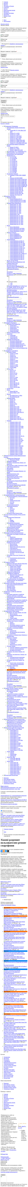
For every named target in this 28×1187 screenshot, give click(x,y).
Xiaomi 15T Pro (14, 362)
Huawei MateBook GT (15, 238)
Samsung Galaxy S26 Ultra (16, 445)
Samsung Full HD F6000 (16, 178)
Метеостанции (14, 545)
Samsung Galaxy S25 (15, 444)
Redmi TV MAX (14, 147)
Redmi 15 (12, 401)
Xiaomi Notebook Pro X (16, 199)
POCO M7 (12, 381)
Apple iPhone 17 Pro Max (16, 750)
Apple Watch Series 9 (15, 769)
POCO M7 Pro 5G (14, 383)
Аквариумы (13, 630)
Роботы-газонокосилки (16, 538)
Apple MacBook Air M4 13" (17, 252)
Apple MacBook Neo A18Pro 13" (18, 253)
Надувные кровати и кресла (17, 625)
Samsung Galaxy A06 (15, 430)
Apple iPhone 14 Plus (15, 734)
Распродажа (7, 1078)
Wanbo (11, 520)
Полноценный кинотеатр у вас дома (10, 789)
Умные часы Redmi (15, 570)
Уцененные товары (9, 783)
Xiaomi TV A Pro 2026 (16, 137)
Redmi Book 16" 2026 (15, 213)
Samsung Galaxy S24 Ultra (16, 426)
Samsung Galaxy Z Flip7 (16, 450)
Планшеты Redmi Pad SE (16, 346)
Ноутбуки (6, 1058)
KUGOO (12, 497)
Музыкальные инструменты (17, 632)
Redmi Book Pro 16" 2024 (16, 221)
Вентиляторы (13, 544)
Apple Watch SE (14, 762)
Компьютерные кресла (16, 615)
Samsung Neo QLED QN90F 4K (18, 186)
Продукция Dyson (8, 1075)
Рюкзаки (12, 667)
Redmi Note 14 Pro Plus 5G (17, 412)
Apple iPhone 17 (14, 747)
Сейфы (12, 616)
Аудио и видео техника (10, 1065)
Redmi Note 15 (14, 415)
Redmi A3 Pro (13, 404)
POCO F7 (12, 376)
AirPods (12, 752)
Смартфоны (7, 1061)
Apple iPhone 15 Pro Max (16, 740)
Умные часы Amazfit (15, 566)
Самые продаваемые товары (8, 905)
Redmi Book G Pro (15, 214)
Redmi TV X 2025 (14, 148)
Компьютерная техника (10, 1062)
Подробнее (10, 272)
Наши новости (4, 786)
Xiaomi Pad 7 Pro (14, 327)
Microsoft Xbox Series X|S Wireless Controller (16, 575)
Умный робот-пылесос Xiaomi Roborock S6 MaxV (14, 799)
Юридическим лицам (9, 10)
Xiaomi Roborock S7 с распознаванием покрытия (13, 795)
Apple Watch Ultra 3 (15, 773)
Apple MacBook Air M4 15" (17, 241)
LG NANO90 (13, 158)
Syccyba (12, 502)
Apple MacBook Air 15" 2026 (17, 245)
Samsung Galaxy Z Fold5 (16, 451)
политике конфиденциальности (9, 1172)
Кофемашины (13, 560)
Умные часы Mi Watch (16, 569)
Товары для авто (8, 1073)
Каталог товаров (5, 123)
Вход (5, 20)
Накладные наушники (16, 525)
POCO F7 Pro (13, 374)
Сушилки (12, 643)
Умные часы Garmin (15, 567)
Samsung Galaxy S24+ (15, 443)
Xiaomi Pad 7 (13, 325)
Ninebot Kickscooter (15, 500)
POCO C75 (13, 370)
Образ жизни (7, 1072)
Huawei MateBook (14, 234)
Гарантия (6, 7)
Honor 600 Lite (14, 391)
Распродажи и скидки (9, 780)
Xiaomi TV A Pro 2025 (16, 136)
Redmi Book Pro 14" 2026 (16, 218)
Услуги (5, 9)
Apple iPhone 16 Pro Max (16, 745)
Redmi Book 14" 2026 (15, 210)
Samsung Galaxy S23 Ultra (16, 440)
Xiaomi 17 (12, 363)
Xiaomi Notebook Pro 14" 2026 (18, 201)
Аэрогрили (13, 559)
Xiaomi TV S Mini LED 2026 (17, 141)
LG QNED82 (13, 169)
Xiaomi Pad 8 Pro (14, 329)
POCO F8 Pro (13, 378)
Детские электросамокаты (17, 649)
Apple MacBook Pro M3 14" (17, 256)
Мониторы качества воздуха (17, 546)
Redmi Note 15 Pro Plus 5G (17, 419)
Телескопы (13, 633)
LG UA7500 (13, 157)
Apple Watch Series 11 (15, 768)
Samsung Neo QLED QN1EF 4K (18, 179)
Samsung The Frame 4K (16, 194)
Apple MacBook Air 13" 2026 (17, 243)
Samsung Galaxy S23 (15, 423)
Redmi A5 (12, 405)
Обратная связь (5, 1156)
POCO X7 (12, 371)
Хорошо (3, 1174)
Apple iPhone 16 (14, 741)
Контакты (6, 11)
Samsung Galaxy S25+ (15, 429)
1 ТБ (11, 283)
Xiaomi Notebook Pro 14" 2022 (18, 200)
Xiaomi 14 (12, 355)
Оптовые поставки (9, 13)
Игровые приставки (9, 1069)
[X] (8, 851)
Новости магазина (7, 810)
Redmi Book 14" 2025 (15, 208)
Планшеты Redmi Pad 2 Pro (17, 343)
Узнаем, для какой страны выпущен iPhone (12, 816)
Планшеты (6, 1059)
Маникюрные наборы (16, 644)
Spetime (12, 510)
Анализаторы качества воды (17, 558)
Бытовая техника (8, 1066)
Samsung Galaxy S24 (15, 425)
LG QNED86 (13, 171)
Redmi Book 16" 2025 (15, 211)
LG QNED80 (13, 168)
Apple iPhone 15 (14, 736)
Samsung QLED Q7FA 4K (16, 190)
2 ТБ (11, 284)
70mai (11, 692)
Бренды (6, 4)
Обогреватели (13, 548)
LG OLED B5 (13, 161)
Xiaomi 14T (13, 356)
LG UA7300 (13, 172)
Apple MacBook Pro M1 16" (17, 255)
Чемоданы (12, 668)
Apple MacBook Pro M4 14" (17, 242)
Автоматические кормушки (17, 657)
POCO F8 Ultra (14, 380)
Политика (6, 14)
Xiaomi (12, 503)
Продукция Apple (8, 1076)
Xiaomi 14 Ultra (14, 353)
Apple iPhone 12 (14, 730)
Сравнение (19, 273)
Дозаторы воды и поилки (16, 658)
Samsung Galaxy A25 (15, 433)
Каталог (6, 3)
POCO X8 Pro (13, 385)
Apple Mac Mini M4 (15, 759)
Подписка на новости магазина (9, 804)
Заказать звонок (5, 24)
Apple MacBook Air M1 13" (17, 246)
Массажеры (13, 639)
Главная (6, 2)
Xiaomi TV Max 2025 (15, 138)
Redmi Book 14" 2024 (15, 207)
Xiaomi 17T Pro (14, 366)
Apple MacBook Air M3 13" (17, 249)
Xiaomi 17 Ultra (14, 364)
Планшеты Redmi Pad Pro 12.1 (18, 345)
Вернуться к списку (6, 881)
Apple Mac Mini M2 (15, 758)
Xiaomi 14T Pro (14, 357)
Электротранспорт (9, 1064)
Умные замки (13, 618)
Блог (2, 813)
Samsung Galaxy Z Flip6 (16, 448)
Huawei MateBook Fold (16, 236)
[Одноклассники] (4, 851)
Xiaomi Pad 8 (13, 328)
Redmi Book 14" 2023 (15, 206)
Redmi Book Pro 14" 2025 (16, 217)
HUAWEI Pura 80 (14, 397)
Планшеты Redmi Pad (15, 342)
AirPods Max (13, 754)
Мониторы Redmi (14, 459)
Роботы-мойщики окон (16, 539)
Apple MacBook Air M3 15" (17, 250)
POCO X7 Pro (13, 373)
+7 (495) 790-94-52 (5, 70)
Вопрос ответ (7, 16)
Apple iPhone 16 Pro (15, 744)
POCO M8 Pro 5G (14, 384)
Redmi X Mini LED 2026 (16, 150)
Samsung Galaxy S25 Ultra (16, 427)
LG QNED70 (13, 166)
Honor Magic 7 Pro (15, 392)
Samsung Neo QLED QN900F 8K (18, 185)
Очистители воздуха (15, 549)
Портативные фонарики (16, 626)
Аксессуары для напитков (17, 663)
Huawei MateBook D (15, 235)
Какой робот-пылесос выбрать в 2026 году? (12, 825)
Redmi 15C (13, 402)
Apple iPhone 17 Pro (15, 748)
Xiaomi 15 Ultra (14, 360)
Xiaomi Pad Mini (14, 331)
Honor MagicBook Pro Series (17, 229)
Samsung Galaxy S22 (15, 437)
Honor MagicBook (14, 227)
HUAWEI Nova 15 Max (16, 395)
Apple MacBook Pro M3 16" (17, 257)
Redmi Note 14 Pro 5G (15, 411)
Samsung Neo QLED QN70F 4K (18, 180)
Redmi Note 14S (14, 413)
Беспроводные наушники (16, 524)
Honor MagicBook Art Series (17, 228)
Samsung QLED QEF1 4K (16, 193)
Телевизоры (7, 1057)
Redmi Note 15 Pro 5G (15, 418)
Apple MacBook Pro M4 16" (17, 259)
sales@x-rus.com (5, 1159)
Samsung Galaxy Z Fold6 (16, 452)
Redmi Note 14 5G (14, 408)
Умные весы (13, 642)
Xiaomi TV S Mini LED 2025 (17, 140)
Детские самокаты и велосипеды (18, 647)
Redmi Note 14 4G (14, 406)
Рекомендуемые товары (10, 782)
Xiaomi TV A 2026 (15, 134)
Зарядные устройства (9, 1071)
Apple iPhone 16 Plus (15, 743)
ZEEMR (12, 521)
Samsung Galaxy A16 (15, 431)
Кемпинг (12, 623)
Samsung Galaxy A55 (15, 422)
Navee (11, 499)
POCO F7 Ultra (14, 377)
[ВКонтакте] (1, 851)
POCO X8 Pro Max (15, 387)
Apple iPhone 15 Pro (15, 739)
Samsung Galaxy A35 (15, 434)
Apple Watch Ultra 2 (15, 772)
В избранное (10, 274)
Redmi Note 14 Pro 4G (15, 409)
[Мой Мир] (6, 851)
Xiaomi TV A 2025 (15, 133)
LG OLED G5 (13, 165)
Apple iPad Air (13, 336)
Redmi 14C (13, 399)
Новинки (6, 778)
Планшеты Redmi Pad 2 (16, 341)
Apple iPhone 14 (14, 733)
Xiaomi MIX (13, 367)
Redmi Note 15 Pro (15, 416)
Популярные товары (9, 779)
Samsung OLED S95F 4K (16, 189)
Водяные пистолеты (15, 650)
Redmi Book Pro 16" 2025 (16, 222)
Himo (11, 507)
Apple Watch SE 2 (14, 764)
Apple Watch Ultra (14, 771)
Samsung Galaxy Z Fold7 (16, 454)
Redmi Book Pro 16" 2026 (16, 224)
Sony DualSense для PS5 (16, 577)
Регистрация (7, 21)
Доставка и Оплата (9, 6)
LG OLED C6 (13, 164)
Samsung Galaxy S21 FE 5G (17, 436)
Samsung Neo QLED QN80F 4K (18, 182)
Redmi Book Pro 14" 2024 (16, 215)
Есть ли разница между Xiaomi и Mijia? (11, 820)
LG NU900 (13, 159)
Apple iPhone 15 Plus (15, 737)
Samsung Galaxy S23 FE (16, 438)
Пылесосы (12, 537)
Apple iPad (12, 335)
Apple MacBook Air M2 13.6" (17, 248)
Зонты (11, 622)
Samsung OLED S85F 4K (16, 187)
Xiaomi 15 (12, 359)
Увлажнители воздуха (16, 551)
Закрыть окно (4, 67)
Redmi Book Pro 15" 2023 (16, 220)
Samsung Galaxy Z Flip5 (16, 447)
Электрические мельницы (17, 664)
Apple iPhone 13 (14, 732)
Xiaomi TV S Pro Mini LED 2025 (18, 143)
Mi (10, 518)
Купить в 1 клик (11, 273)
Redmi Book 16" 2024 (15, 204)
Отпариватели (14, 640)
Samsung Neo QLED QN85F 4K (18, 183)
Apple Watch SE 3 (14, 765)
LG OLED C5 (13, 162)
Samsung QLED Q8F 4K (16, 192)
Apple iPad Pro (14, 338)
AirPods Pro (13, 755)
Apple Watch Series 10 (15, 766)
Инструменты (13, 614)
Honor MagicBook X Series (17, 231)
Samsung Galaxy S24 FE (16, 441)
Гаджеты (6, 1068)
